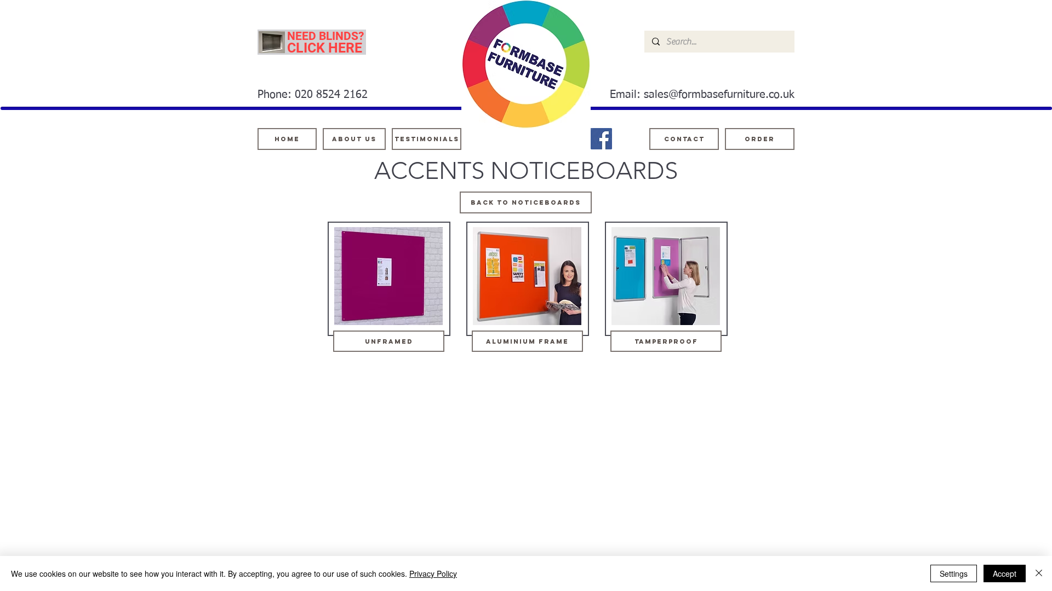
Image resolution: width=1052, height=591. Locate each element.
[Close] (1038, 573)
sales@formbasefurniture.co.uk (719, 94)
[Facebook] (601, 138)
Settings (954, 573)
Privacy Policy (433, 573)
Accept (1004, 573)
